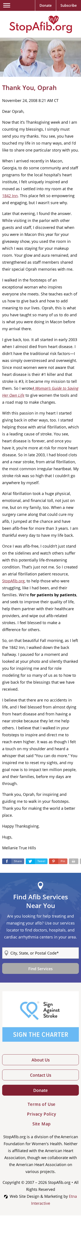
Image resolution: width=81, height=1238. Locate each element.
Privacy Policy (41, 1114)
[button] (58, 861)
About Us (41, 1060)
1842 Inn (10, 195)
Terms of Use (42, 1104)
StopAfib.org (13, 580)
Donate (40, 1090)
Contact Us (40, 1075)
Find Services (40, 968)
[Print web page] (73, 861)
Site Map (41, 1124)
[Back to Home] (40, 24)
